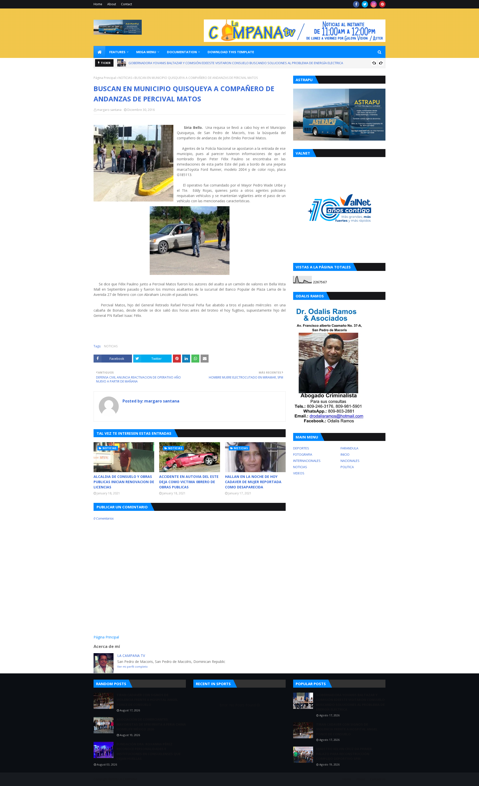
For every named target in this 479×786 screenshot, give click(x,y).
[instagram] (373, 4)
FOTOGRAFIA (302, 454)
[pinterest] (382, 4)
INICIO (345, 454)
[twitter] (365, 4)
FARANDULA (349, 448)
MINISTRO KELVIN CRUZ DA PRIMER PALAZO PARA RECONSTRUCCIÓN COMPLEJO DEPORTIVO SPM (344, 754)
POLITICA (347, 467)
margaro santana (109, 110)
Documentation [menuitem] (182, 52)
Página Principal (105, 78)
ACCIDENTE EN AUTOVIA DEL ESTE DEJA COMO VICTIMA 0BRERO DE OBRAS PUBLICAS (189, 481)
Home (98, 4)
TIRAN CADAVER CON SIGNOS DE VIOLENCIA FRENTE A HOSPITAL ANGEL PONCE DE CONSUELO (197, 63)
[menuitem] (100, 52)
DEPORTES (301, 448)
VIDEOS (298, 473)
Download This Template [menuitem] (231, 52)
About (111, 4)
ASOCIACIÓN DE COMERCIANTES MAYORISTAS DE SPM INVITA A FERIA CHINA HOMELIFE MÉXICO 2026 (151, 724)
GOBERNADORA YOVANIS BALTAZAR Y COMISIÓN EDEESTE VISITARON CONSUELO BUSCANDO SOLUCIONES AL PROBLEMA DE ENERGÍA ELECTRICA (350, 702)
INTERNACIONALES (307, 460)
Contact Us (377, 779)
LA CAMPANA (128, 779)
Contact (126, 4)
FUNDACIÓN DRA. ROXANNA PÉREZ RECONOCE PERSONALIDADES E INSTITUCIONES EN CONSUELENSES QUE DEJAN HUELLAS (149, 751)
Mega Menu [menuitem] (146, 52)
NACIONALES (350, 460)
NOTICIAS (125, 78)
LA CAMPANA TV (131, 655)
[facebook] (356, 4)
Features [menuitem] (117, 52)
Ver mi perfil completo (132, 666)
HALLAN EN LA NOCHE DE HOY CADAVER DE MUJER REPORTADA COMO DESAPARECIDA (253, 481)
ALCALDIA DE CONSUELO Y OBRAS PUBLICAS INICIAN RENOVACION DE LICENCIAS (124, 481)
